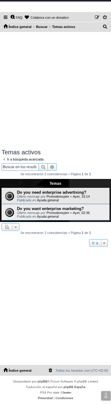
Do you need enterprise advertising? (51, 192)
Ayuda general (48, 200)
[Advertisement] (55, 90)
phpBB (42, 381)
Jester (67, 392)
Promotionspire (58, 196)
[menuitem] (16, 17)
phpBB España (74, 387)
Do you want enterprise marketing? (50, 208)
